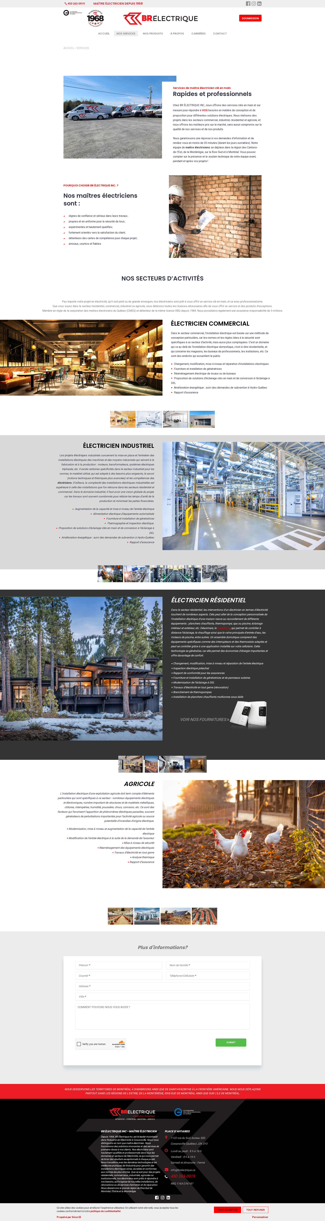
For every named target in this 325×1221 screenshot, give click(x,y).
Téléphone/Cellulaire (181, 975)
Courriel (84, 975)
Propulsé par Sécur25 (69, 1217)
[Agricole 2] (147, 923)
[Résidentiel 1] (131, 771)
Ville (81, 996)
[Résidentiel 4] (195, 771)
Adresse (83, 986)
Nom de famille (178, 965)
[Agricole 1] (120, 923)
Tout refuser (255, 1209)
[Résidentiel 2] (151, 771)
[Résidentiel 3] (171, 771)
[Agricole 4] (204, 923)
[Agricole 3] (175, 923)
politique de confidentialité (105, 1211)
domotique (223, 628)
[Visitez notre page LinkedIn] (168, 1198)
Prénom (84, 965)
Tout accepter (227, 1209)
